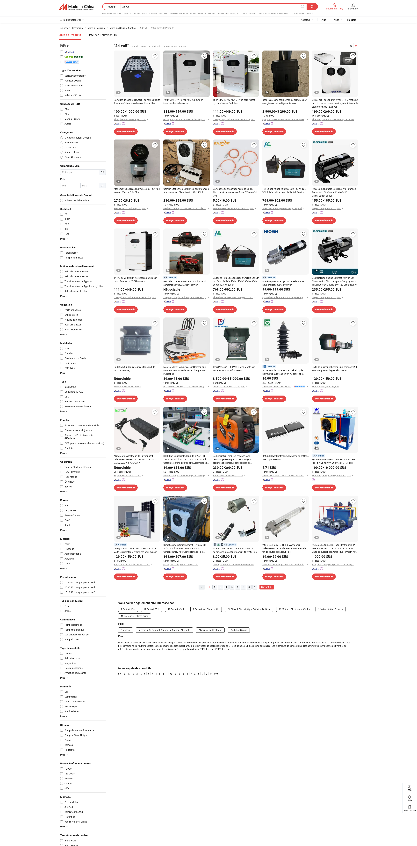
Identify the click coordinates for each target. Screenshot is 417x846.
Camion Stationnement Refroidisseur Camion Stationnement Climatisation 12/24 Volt (186, 190)
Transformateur (297, 13)
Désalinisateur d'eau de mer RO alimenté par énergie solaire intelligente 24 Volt (284, 101)
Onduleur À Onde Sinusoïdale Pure (273, 13)
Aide (324, 19)
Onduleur (163, 13)
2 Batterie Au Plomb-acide (206, 609)
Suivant (265, 587)
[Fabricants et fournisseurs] (76, 6)
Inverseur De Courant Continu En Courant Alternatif (192, 13)
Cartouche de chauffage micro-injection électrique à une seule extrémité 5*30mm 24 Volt (235, 192)
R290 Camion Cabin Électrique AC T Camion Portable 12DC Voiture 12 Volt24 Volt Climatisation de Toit (334, 192)
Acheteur (305, 19)
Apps (336, 19)
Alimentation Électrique (228, 13)
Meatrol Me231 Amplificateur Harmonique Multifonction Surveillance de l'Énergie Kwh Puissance (184, 370)
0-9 (120, 673)
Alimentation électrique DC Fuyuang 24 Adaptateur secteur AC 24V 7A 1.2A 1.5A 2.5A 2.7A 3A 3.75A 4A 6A (134, 459)
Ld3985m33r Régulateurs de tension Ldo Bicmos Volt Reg (134, 368)
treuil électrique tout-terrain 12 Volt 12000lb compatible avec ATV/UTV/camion (185, 283)
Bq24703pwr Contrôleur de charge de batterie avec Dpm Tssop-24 (285, 457)
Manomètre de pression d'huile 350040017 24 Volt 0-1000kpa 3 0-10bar (137, 190)
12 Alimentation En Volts (330, 609)
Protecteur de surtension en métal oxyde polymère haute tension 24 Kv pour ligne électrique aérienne (282, 372)
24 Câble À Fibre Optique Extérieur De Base (249, 609)
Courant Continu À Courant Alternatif (140, 13)
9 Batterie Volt (128, 609)
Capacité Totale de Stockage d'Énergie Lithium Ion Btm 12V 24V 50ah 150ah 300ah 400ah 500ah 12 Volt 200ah (236, 281)
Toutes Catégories (72, 19)
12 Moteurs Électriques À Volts (294, 609)
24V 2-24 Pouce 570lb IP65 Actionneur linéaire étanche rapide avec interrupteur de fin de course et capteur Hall (284, 548)
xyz (216, 673)
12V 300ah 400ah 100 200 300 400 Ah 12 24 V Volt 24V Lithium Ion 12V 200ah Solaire (285, 190)
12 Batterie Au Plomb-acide (134, 616)
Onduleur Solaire (248, 13)
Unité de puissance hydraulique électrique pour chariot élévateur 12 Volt (283, 283)
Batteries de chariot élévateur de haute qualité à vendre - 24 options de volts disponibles (137, 101)
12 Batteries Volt (176, 609)
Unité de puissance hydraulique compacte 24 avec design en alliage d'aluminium (334, 368)
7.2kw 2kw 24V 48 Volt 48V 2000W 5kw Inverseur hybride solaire (183, 101)
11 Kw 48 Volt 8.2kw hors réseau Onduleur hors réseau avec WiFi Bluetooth (135, 279)
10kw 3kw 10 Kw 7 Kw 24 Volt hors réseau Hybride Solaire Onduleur (234, 101)
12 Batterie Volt (151, 609)
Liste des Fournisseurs (102, 35)
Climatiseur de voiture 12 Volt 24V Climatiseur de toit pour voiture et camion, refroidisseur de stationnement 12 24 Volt (335, 103)
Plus (120, 636)
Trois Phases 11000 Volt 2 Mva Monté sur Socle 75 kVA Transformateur (234, 368)
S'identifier (353, 8)
